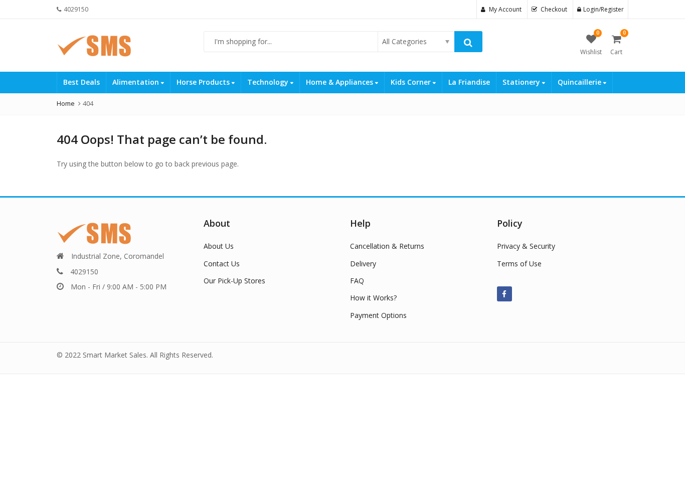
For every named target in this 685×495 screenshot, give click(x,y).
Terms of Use (519, 263)
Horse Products (204, 82)
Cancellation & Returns (387, 246)
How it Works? (373, 297)
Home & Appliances (340, 82)
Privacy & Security (526, 246)
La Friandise (469, 82)
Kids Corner (412, 82)
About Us (219, 246)
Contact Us (222, 263)
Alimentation (136, 82)
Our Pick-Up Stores (234, 280)
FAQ (357, 280)
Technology (268, 82)
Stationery (522, 82)
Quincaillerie (580, 82)
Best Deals (81, 82)
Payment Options (378, 315)
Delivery (363, 263)
